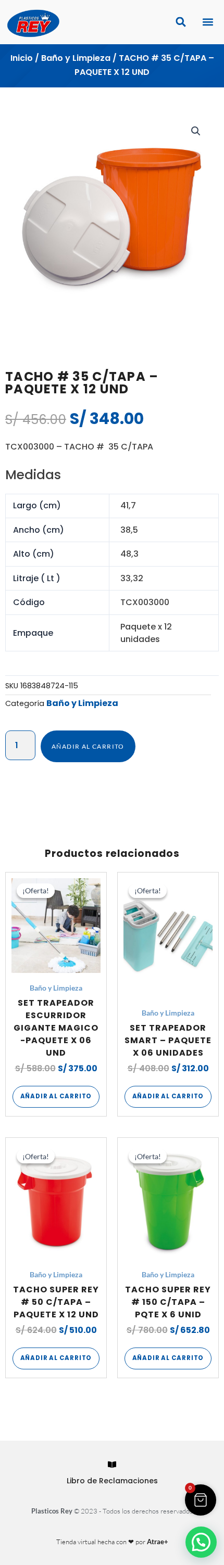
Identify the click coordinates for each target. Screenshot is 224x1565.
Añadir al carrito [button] (56, 1096)
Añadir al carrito (88, 746)
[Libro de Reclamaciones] (112, 1464)
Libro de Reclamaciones (112, 1481)
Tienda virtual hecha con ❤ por (112, 1541)
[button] (207, 22)
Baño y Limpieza (75, 58)
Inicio (21, 58)
